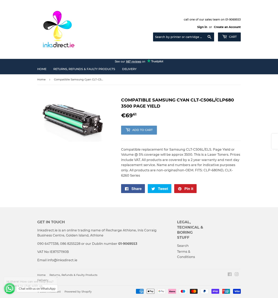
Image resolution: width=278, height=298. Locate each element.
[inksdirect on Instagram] (237, 275)
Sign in (202, 27)
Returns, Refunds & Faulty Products (84, 69)
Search (183, 246)
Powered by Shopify (78, 291)
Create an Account (227, 27)
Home (41, 69)
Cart (232, 37)
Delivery (129, 69)
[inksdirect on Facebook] (230, 275)
